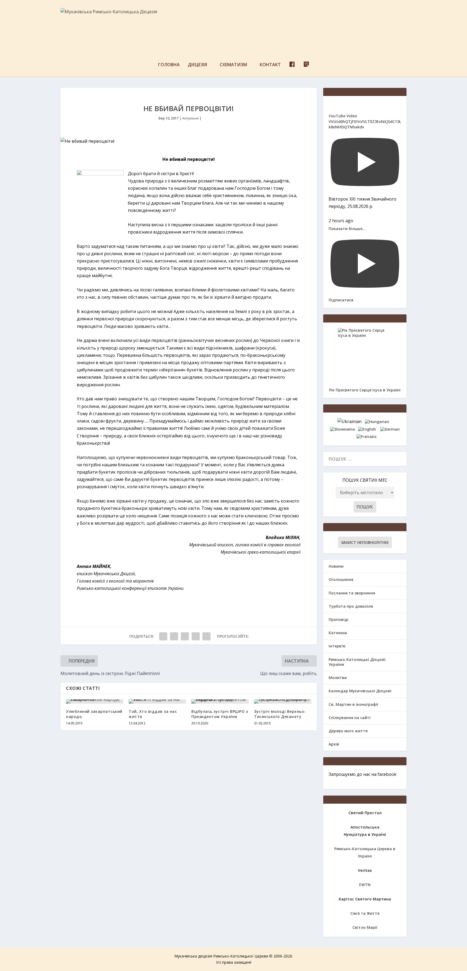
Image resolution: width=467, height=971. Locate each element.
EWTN (365, 884)
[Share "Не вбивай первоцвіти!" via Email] (195, 636)
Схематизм (233, 65)
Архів (334, 744)
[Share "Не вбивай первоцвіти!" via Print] (206, 636)
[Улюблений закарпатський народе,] (94, 701)
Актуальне (190, 118)
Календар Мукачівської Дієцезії (360, 690)
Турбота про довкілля (351, 606)
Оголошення (341, 579)
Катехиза (338, 632)
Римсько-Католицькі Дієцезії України (357, 662)
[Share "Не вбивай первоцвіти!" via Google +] (184, 636)
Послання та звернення (352, 593)
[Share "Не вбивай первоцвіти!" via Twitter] (174, 636)
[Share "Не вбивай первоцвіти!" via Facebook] (163, 636)
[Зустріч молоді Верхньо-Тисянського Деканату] (282, 701)
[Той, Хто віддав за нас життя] (157, 701)
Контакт (270, 65)
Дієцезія (197, 65)
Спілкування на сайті (350, 717)
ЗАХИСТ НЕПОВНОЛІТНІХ (365, 542)
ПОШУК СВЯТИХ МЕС (365, 480)
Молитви (338, 677)
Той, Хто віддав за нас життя (153, 714)
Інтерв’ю (337, 646)
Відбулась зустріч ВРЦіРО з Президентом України (219, 714)
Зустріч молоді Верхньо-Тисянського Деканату (280, 714)
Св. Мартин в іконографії (353, 704)
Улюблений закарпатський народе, (94, 714)
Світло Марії (364, 927)
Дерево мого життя (348, 730)
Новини (336, 566)
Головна (169, 65)
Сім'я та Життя (364, 913)
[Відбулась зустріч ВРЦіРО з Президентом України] (220, 701)
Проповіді (338, 619)
